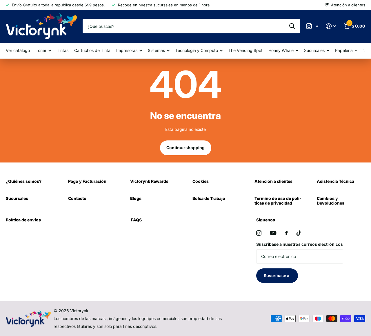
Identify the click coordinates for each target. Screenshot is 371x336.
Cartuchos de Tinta (92, 50)
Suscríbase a (277, 275)
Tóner (41, 50)
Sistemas (156, 50)
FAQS (136, 219)
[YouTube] (273, 233)
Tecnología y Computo (196, 50)
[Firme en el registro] (330, 26)
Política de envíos (23, 219)
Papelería (344, 50)
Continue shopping (185, 147)
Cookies (200, 181)
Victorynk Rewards (149, 181)
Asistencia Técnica (335, 181)
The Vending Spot (245, 50)
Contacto (77, 198)
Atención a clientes (273, 181)
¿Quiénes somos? (23, 181)
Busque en (292, 26)
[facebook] (286, 233)
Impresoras (126, 50)
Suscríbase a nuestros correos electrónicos (299, 244)
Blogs (135, 198)
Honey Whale (281, 50)
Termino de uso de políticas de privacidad (277, 200)
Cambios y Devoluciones (330, 200)
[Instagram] (258, 233)
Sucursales (314, 50)
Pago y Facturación (87, 181)
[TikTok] (299, 233)
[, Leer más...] (312, 26)
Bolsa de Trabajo (208, 198)
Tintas (62, 50)
